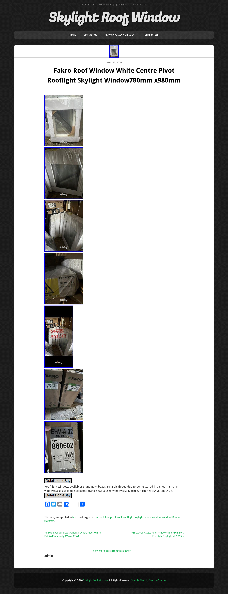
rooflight (128, 517)
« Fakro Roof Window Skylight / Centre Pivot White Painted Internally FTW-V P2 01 (72, 534)
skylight (139, 517)
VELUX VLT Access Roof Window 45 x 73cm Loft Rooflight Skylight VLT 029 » (157, 534)
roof (119, 517)
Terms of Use (138, 4)
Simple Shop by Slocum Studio (148, 580)
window (156, 517)
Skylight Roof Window (114, 17)
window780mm (171, 517)
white (148, 517)
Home (72, 35)
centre (98, 517)
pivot (113, 517)
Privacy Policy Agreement (113, 4)
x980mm (49, 520)
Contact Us (88, 4)
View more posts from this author (112, 550)
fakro (75, 517)
